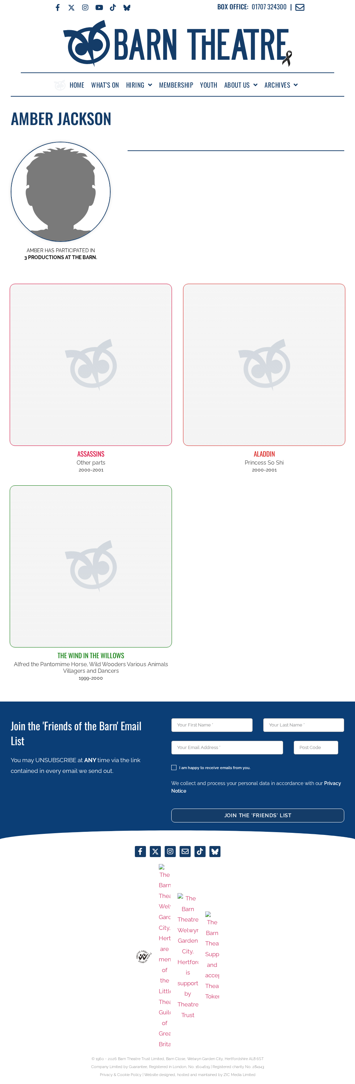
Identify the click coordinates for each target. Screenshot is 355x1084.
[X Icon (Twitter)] (71, 8)
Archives (277, 84)
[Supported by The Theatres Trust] (188, 956)
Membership (176, 84)
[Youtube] (99, 8)
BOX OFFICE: (232, 6)
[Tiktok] (113, 8)
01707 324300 (269, 6)
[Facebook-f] (57, 8)
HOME (77, 84)
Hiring (135, 84)
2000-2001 (91, 470)
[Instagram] (85, 8)
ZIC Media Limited (240, 1075)
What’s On (105, 84)
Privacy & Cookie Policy (120, 1075)
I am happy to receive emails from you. (214, 768)
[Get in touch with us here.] (185, 851)
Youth (208, 84)
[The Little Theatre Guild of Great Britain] (165, 957)
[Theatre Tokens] (212, 956)
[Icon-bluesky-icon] (127, 8)
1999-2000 (91, 678)
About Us (237, 84)
